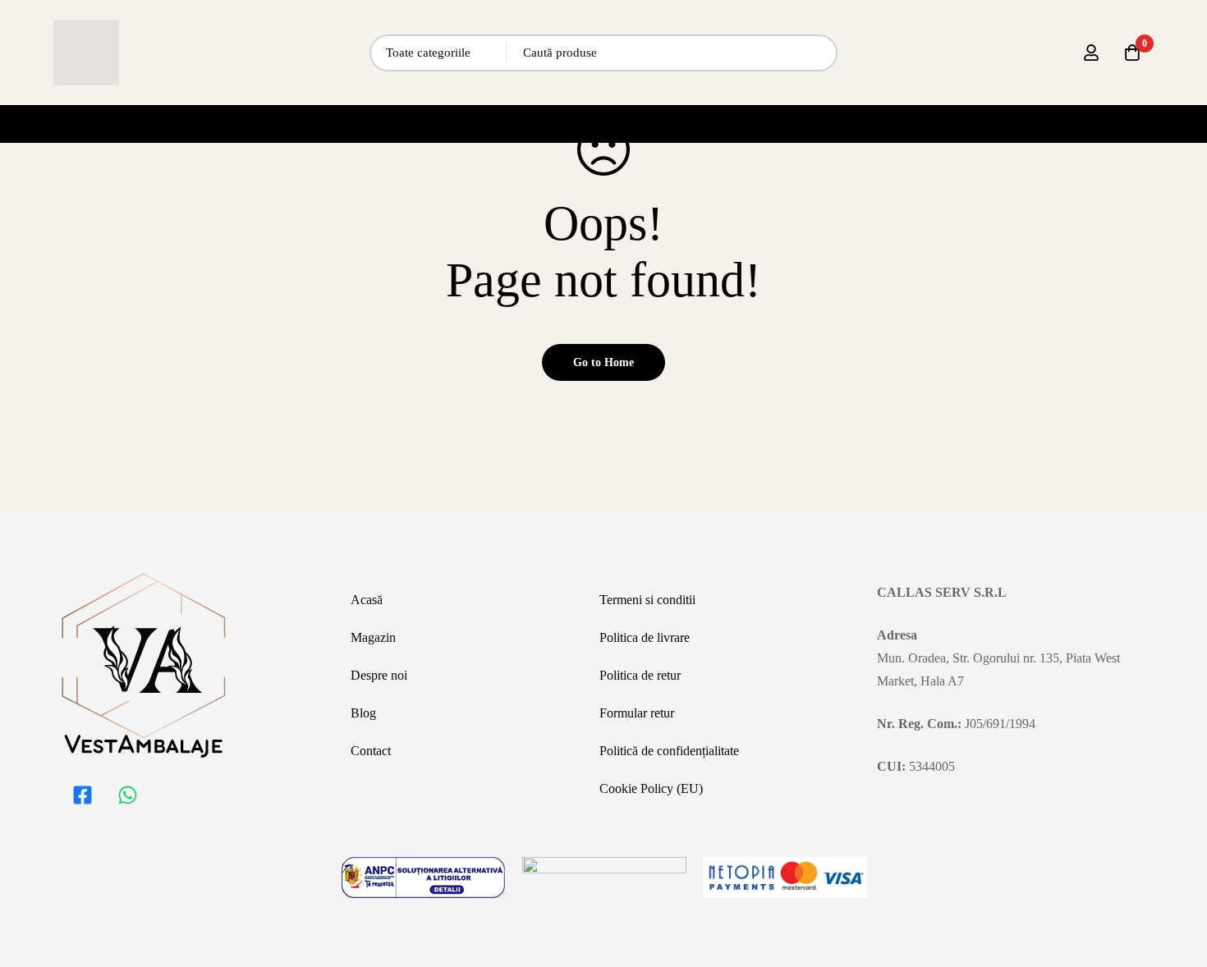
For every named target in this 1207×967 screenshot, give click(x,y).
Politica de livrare (644, 637)
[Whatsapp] (127, 794)
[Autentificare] (1091, 53)
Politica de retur (640, 675)
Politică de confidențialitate (669, 751)
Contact (371, 751)
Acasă (367, 600)
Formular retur (636, 713)
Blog (363, 713)
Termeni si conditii (647, 600)
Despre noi (379, 675)
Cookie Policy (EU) (651, 788)
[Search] (819, 52)
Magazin (373, 637)
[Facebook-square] (82, 794)
